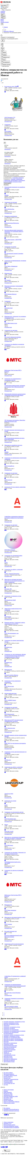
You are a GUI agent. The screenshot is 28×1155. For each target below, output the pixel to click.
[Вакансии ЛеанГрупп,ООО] (15, 783)
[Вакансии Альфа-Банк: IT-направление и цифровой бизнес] (15, 962)
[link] (3, 16)
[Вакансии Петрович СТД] (15, 105)
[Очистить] (3, 40)
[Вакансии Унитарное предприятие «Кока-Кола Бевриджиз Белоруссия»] (15, 410)
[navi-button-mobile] (2, 24)
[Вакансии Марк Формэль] (15, 540)
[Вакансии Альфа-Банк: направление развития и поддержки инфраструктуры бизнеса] (15, 503)
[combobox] (7, 37)
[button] (2, 19)
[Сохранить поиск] (2, 44)
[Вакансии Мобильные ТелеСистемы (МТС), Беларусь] (15, 360)
